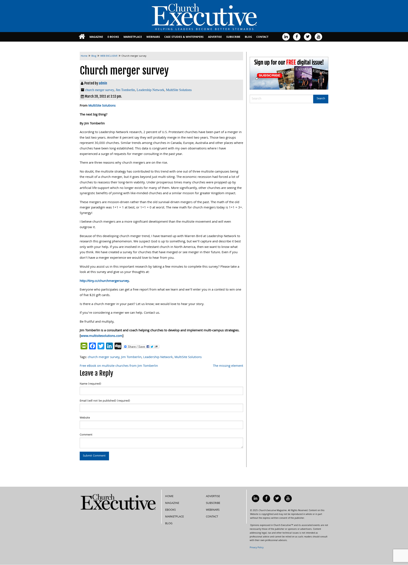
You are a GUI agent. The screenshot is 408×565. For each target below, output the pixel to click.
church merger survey (99, 90)
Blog (248, 37)
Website (85, 418)
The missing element (228, 366)
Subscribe (233, 37)
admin (103, 83)
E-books (113, 37)
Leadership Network (150, 90)
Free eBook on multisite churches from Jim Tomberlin (119, 366)
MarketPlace (132, 37)
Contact (262, 37)
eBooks (170, 510)
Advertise (215, 37)
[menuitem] (81, 37)
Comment (86, 435)
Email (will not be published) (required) (105, 401)
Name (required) (90, 384)
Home (169, 496)
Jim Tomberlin (125, 90)
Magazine (96, 37)
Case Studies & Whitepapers (184, 37)
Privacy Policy (257, 548)
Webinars (153, 37)
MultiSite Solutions (179, 90)
